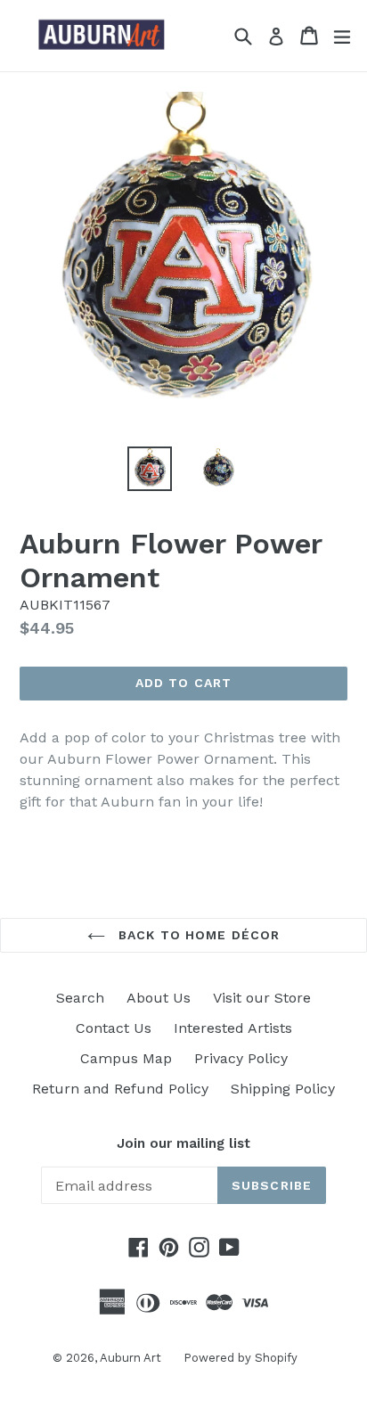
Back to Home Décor (197, 935)
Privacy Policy (241, 1058)
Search (80, 997)
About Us (158, 997)
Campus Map (126, 1058)
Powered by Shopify (241, 1357)
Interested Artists (233, 1028)
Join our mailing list (183, 1143)
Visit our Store (262, 997)
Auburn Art (130, 1357)
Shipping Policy (283, 1088)
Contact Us (113, 1028)
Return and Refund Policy (120, 1088)
